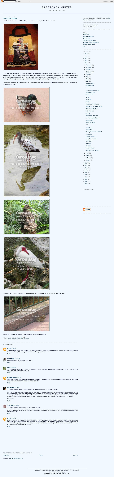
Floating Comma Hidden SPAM (94, 132)
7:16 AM (14, 348)
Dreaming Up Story (90, 92)
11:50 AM (13, 367)
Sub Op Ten (89, 127)
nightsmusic (10, 387)
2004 (86, 184)
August (88, 74)
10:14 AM (17, 358)
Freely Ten (88, 143)
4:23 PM (18, 377)
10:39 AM (16, 405)
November (89, 67)
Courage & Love (90, 85)
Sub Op (88, 113)
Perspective (89, 134)
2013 (86, 163)
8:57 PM (17, 387)
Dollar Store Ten (90, 111)
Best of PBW (86, 38)
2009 (86, 172)
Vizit (87, 125)
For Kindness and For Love (93, 118)
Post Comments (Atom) (16, 458)
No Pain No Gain (90, 148)
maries (9, 348)
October (88, 69)
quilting (26, 338)
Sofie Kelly (10, 405)
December (89, 65)
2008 (86, 174)
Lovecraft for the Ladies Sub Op (94, 106)
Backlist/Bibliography (88, 36)
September (89, 72)
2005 (86, 181)
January (88, 160)
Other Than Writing (90, 122)
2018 (86, 53)
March (88, 155)
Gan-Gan (88, 101)
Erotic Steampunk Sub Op (92, 90)
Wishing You (89, 129)
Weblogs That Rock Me (89, 44)
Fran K (9, 418)
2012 (86, 165)
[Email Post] (24, 337)
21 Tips (88, 97)
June (87, 79)
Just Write (88, 88)
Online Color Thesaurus (92, 115)
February (88, 158)
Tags (84, 46)
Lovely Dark (89, 141)
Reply (8, 354)
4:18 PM (14, 418)
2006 (86, 179)
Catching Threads (90, 136)
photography (19, 338)
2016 (86, 58)
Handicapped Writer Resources (91, 42)
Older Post (75, 455)
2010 (86, 170)
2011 (86, 167)
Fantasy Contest (90, 83)
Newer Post (6, 455)
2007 (86, 177)
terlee (8, 367)
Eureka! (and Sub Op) (91, 138)
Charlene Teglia (11, 377)
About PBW (86, 34)
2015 (86, 60)
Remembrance (89, 95)
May (87, 81)
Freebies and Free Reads (89, 40)
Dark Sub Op (89, 120)
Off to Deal (88, 99)
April (87, 153)
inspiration (11, 338)
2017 (86, 56)
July (87, 76)
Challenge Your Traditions (92, 104)
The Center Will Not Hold (92, 108)
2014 (86, 63)
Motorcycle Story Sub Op (92, 150)
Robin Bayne (10, 358)
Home (40, 455)
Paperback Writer (57, 7)
